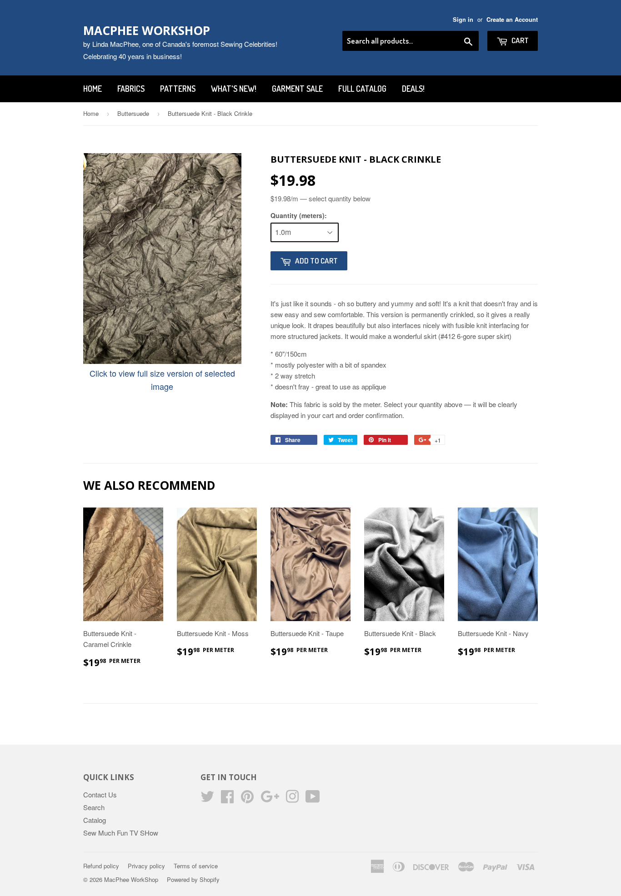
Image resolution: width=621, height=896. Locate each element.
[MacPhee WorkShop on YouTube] (312, 799)
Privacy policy (146, 865)
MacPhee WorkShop (146, 30)
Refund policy (101, 865)
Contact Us (100, 794)
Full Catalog (362, 89)
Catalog (94, 820)
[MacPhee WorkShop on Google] (269, 799)
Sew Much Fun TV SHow (120, 832)
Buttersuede (133, 113)
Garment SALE (297, 89)
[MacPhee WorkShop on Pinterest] (247, 799)
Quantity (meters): (298, 215)
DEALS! (413, 89)
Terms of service (196, 865)
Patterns (177, 89)
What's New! (233, 89)
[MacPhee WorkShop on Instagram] (292, 799)
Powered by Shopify (193, 879)
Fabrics (131, 89)
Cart (519, 40)
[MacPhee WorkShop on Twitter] (207, 799)
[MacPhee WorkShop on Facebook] (227, 799)
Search (94, 807)
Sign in (463, 19)
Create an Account (512, 19)
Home (92, 89)
